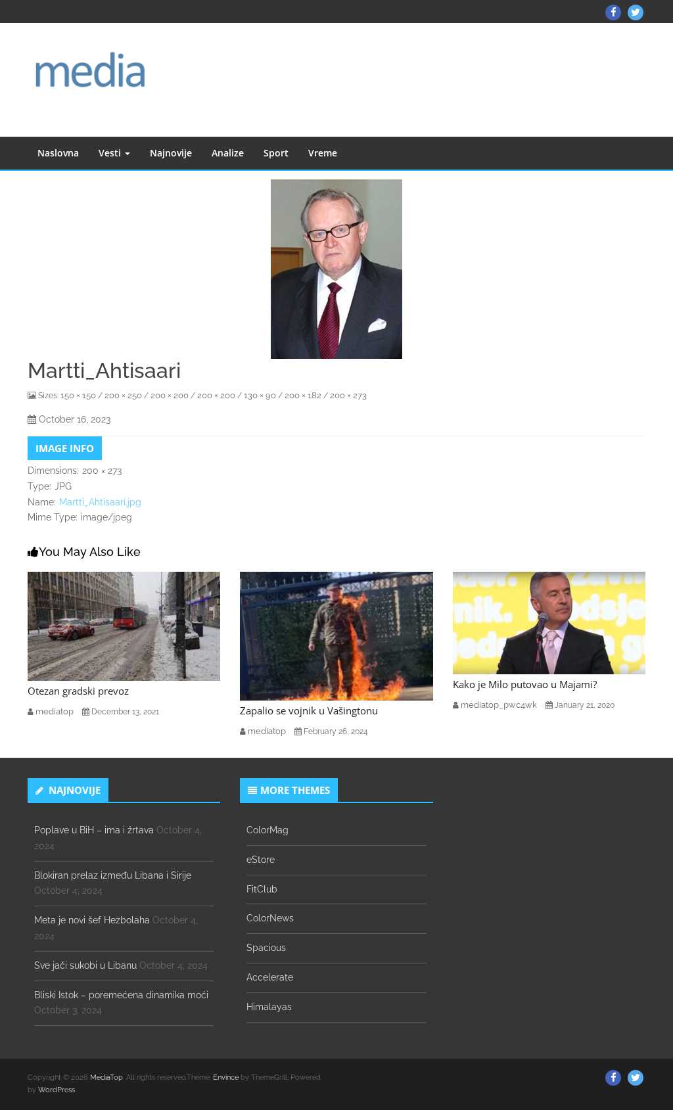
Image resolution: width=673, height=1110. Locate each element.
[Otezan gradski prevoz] (124, 625)
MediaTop (106, 1077)
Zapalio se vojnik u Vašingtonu (309, 710)
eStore (260, 859)
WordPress (56, 1090)
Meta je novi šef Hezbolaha (92, 920)
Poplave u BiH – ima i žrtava (94, 830)
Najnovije (171, 153)
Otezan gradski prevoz (78, 690)
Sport (276, 153)
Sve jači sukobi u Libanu (85, 965)
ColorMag (267, 830)
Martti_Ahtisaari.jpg (100, 502)
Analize (228, 153)
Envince (226, 1077)
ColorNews (270, 918)
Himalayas (269, 1007)
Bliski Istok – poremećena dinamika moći (121, 995)
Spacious (266, 947)
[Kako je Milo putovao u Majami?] (549, 621)
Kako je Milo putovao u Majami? (525, 684)
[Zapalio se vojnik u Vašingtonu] (336, 635)
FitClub (261, 889)
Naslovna (58, 153)
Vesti (111, 153)
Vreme (322, 153)
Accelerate (269, 977)
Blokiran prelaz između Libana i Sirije (112, 875)
